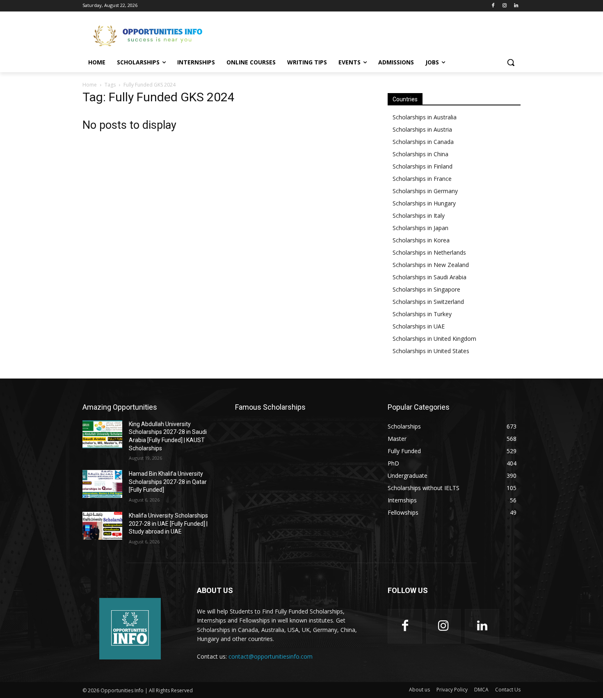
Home (89, 84)
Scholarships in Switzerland (428, 302)
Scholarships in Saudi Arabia (429, 277)
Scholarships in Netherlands (429, 252)
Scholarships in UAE (419, 326)
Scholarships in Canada (423, 142)
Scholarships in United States (431, 351)
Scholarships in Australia (425, 117)
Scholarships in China (420, 154)
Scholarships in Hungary (424, 203)
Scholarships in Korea (421, 240)
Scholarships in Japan (420, 228)
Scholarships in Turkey (422, 314)
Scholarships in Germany (425, 191)
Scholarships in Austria (422, 129)
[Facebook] (493, 6)
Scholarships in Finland (422, 166)
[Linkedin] (516, 6)
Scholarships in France (422, 178)
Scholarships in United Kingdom (434, 338)
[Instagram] (504, 6)
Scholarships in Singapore (426, 289)
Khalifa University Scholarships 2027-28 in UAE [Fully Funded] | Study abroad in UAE (168, 523)
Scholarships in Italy (419, 215)
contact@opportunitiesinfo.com (270, 656)
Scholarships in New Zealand (431, 265)
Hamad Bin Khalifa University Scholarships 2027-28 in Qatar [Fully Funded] (168, 481)
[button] (511, 62)
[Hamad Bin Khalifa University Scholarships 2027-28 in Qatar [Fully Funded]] (102, 484)
